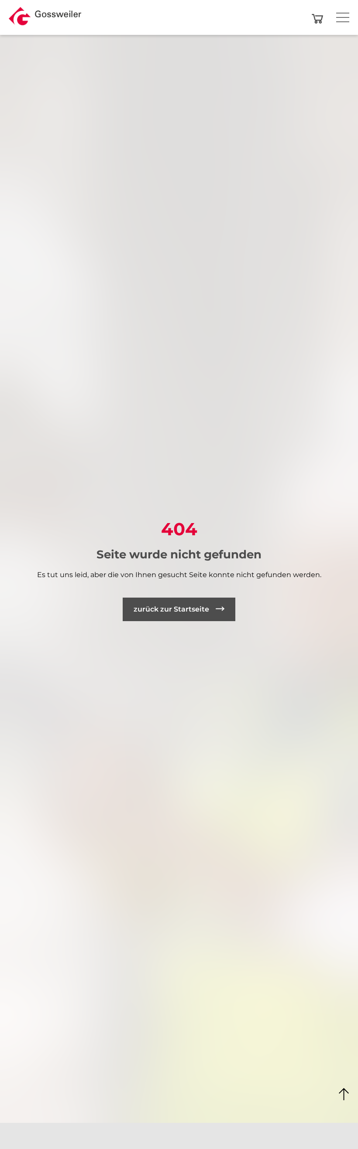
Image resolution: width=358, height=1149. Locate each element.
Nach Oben (344, 1094)
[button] (45, 19)
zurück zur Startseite (171, 609)
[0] (317, 19)
